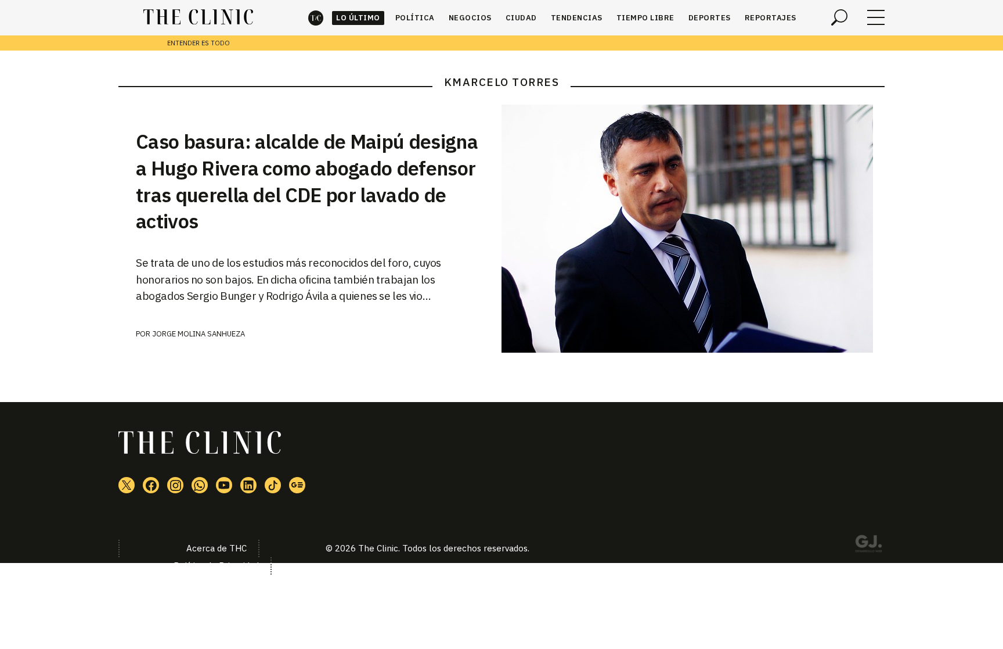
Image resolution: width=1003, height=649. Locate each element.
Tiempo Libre (645, 18)
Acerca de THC (216, 548)
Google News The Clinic (297, 485)
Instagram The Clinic (175, 485)
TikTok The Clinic (273, 485)
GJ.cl (868, 545)
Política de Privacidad (216, 565)
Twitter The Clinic (126, 485)
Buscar (839, 17)
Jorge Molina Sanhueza (198, 334)
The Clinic (315, 17)
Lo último (358, 18)
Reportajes (770, 18)
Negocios (470, 18)
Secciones (876, 17)
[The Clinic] (198, 17)
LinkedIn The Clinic (248, 485)
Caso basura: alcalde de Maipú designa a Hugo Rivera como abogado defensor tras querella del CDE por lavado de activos (307, 181)
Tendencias (576, 18)
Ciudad (521, 18)
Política (415, 18)
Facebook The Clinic (151, 485)
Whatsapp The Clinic (200, 485)
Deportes (709, 18)
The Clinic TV (224, 485)
